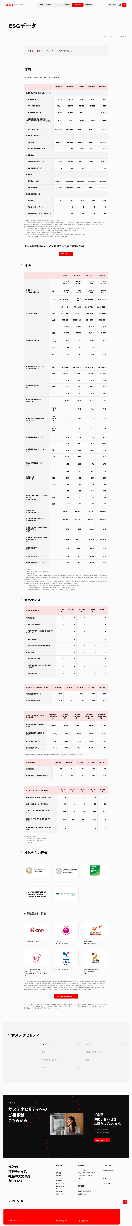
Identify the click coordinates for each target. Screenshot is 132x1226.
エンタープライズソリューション (86, 1173)
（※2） (44, 149)
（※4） (37, 168)
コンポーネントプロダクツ (85, 1175)
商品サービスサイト (83, 1191)
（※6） (50, 93)
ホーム (105, 36)
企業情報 (40, 5)
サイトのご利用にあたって (62, 1221)
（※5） (39, 194)
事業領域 (48, 5)
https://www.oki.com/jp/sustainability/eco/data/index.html (43, 226)
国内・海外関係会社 (108, 1170)
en (104, 1183)
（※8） (42, 563)
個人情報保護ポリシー (85, 1221)
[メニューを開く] (124, 5)
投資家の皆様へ (89, 5)
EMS (79, 1178)
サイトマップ (59, 1194)
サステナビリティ (77, 5)
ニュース (58, 1189)
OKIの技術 (67, 5)
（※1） (46, 93)
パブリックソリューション (85, 1170)
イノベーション (58, 5)
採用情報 (80, 1194)
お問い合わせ (60, 1191)
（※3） (40, 162)
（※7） (42, 556)
